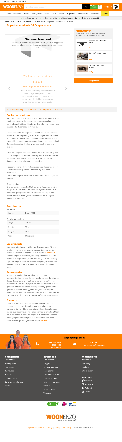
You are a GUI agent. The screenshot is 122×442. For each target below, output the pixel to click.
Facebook (88, 380)
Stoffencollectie (49, 389)
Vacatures (47, 393)
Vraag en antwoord (50, 367)
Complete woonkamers (13, 14)
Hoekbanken (10, 360)
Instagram (89, 384)
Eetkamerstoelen (11, 378)
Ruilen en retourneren (51, 382)
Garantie (58, 109)
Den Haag (86, 363)
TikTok (87, 392)
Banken (26, 14)
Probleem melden (50, 378)
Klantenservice (49, 360)
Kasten (61, 14)
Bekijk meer (94, 80)
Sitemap (57, 428)
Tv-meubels (9, 371)
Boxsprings (9, 367)
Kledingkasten (37, 14)
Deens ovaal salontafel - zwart (98, 41)
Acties (105, 14)
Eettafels (8, 374)
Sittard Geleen (87, 371)
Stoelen (46, 14)
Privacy (49, 428)
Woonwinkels (89, 356)
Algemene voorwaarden (36, 428)
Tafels (54, 14)
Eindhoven (86, 367)
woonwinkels (51, 253)
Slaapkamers (71, 14)
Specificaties (31, 109)
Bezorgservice (45, 109)
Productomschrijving (15, 109)
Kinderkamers (83, 14)
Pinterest (88, 388)
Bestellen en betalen (51, 374)
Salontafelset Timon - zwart (97, 66)
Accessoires (94, 14)
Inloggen (46, 363)
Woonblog (67, 428)
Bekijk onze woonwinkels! (16, 1)
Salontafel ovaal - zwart (98, 53)
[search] (86, 6)
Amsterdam (86, 360)
